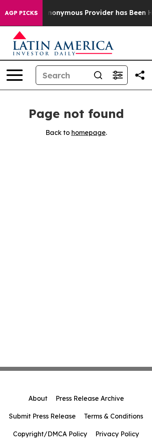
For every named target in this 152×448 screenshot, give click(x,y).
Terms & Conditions (113, 416)
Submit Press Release (42, 416)
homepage (88, 132)
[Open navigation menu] (14, 75)
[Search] (98, 75)
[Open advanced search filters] (117, 75)
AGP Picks (21, 13)
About (37, 398)
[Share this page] (140, 75)
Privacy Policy (117, 434)
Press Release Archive (90, 398)
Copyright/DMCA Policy (50, 434)
